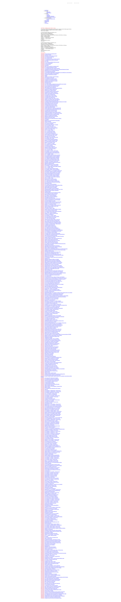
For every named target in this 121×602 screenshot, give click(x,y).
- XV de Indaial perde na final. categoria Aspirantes (50, 68)
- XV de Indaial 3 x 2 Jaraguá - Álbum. (48, 215)
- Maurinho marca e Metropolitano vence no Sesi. (50, 268)
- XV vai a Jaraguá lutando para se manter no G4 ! (50, 283)
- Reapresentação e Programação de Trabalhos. (49, 468)
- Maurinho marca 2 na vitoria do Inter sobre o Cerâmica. (51, 118)
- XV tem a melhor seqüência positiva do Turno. (50, 482)
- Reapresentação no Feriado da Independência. (50, 505)
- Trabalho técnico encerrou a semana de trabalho (50, 114)
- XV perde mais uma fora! (46, 314)
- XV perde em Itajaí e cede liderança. (48, 488)
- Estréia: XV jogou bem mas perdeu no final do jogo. (50, 198)
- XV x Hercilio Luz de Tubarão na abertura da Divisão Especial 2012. (53, 243)
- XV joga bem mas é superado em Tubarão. (49, 127)
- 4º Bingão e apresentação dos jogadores (49, 74)
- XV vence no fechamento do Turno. (48, 148)
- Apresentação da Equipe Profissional (48, 356)
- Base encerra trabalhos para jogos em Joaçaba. (50, 587)
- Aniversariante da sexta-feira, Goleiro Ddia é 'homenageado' (52, 308)
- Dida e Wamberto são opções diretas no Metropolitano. (51, 261)
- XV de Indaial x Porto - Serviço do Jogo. (49, 554)
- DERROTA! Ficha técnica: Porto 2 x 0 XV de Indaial (51, 315)
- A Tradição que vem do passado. (48, 448)
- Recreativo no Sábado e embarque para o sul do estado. (51, 201)
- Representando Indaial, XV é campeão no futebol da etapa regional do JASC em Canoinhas (56, 292)
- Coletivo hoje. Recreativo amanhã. (48, 398)
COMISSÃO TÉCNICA (50, 16)
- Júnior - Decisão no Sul (46, 538)
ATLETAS (48, 15)
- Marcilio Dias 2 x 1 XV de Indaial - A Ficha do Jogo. (51, 489)
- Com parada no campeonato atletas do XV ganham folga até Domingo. (53, 296)
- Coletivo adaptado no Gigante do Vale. (48, 493)
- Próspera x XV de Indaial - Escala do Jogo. (49, 444)
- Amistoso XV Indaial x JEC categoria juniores (50, 98)
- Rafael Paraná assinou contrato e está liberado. (50, 190)
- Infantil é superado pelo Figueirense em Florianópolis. (51, 412)
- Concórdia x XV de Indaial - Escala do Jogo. (49, 161)
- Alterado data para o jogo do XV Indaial (49, 111)
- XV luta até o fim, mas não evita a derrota (49, 285)
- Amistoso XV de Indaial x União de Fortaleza (50, 76)
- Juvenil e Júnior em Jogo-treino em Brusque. (49, 242)
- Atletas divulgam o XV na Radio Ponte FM (49, 332)
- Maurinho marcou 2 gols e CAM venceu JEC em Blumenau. (52, 266)
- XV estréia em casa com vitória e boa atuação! (50, 317)
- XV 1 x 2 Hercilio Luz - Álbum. (48, 143)
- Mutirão (44, 75)
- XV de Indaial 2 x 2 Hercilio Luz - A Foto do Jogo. (50, 433)
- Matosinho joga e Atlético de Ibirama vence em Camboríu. (51, 262)
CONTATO (46, 23)
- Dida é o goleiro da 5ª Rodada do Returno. (49, 247)
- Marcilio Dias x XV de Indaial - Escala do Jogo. (50, 409)
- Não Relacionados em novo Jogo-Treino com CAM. (50, 192)
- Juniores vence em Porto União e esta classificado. (50, 99)
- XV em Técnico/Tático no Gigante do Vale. (49, 537)
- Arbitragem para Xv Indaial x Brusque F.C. (49, 92)
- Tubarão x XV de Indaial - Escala (48, 128)
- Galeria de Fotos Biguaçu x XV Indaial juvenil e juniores (51, 113)
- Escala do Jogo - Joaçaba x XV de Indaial (49, 288)
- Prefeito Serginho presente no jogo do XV (49, 103)
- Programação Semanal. (46, 183)
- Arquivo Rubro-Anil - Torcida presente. (49, 486)
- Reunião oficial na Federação (47, 244)
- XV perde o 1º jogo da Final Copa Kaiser (49, 55)
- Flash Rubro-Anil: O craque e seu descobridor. (50, 264)
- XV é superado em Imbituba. (47, 123)
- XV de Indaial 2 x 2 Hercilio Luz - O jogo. (49, 432)
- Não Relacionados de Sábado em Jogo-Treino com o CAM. (52, 189)
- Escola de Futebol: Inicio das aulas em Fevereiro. (50, 384)
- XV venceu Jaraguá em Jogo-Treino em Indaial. (50, 216)
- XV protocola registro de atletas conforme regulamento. (51, 211)
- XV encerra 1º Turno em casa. (47, 483)
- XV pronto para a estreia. (46, 560)
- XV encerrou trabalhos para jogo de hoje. (49, 435)
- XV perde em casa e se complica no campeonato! (50, 312)
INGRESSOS (47, 21)
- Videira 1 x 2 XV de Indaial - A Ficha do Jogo (50, 534)
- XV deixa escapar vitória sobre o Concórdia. (49, 124)
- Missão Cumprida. (45, 387)
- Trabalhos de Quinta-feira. (47, 510)
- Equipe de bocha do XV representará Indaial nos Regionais (51, 294)
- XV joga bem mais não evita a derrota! (48, 321)
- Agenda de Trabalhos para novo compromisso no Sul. (51, 446)
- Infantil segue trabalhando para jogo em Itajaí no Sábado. (51, 465)
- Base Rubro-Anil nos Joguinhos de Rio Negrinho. (50, 580)
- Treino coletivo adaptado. (46, 564)
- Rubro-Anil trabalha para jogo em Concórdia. (49, 164)
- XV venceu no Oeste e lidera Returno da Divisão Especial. (51, 287)
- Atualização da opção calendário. (48, 544)
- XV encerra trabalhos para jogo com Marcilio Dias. (50, 490)
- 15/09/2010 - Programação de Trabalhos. (49, 495)
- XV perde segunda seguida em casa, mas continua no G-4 (51, 281)
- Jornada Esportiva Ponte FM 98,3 (48, 491)
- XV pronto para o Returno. (47, 145)
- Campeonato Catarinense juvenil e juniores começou (50, 112)
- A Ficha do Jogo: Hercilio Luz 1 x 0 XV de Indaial (50, 199)
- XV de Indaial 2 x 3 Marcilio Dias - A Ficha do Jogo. (51, 390)
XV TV (48, 19)
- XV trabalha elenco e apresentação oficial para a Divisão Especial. (53, 234)
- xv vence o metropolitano (46, 63)
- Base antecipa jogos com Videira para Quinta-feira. (50, 583)
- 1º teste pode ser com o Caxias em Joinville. (49, 585)
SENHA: (76, 2)
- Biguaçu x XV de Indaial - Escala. (48, 142)
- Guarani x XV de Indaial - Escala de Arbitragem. (50, 174)
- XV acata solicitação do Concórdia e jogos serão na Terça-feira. (52, 236)
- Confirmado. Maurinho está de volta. (48, 364)
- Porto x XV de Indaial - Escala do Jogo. (49, 466)
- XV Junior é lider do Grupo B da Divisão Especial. (50, 233)
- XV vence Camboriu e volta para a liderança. (49, 497)
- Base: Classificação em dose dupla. (48, 581)
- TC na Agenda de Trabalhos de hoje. (48, 518)
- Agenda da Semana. (46, 191)
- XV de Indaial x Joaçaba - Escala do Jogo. (49, 319)
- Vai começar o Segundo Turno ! (47, 291)
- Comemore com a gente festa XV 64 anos (49, 79)
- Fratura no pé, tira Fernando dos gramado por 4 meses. (51, 540)
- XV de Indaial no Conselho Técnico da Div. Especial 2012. (52, 257)
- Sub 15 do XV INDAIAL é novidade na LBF (50, 66)
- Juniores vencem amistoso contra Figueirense (49, 93)
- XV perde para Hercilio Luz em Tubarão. (49, 508)
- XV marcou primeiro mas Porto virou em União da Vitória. (51, 185)
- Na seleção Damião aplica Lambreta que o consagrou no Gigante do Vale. (54, 305)
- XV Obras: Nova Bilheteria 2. (47, 214)
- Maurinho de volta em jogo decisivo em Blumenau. (50, 260)
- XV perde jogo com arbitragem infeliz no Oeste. (50, 159)
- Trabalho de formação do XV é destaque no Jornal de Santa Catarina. (53, 249)
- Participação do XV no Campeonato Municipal (50, 70)
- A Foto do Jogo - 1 (45, 470)
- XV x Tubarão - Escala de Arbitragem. (48, 212)
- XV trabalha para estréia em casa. (48, 197)
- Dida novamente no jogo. (46, 269)
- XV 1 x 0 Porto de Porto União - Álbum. (49, 135)
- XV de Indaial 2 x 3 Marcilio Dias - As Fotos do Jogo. (51, 391)
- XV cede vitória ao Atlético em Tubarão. (49, 449)
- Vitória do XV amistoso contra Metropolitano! (50, 346)
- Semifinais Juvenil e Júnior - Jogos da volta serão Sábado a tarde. (52, 558)
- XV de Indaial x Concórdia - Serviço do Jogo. (50, 472)
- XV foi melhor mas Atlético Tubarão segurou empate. (51, 414)
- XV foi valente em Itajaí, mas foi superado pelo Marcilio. (51, 406)
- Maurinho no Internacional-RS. (47, 163)
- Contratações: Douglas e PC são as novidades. (50, 513)
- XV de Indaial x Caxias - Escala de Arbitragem (50, 151)
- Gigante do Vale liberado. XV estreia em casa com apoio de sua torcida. (53, 553)
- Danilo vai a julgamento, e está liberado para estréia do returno (52, 293)
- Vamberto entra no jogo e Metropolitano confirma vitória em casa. (52, 267)
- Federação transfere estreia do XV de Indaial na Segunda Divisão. (53, 566)
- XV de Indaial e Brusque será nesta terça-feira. (50, 91)
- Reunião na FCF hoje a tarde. (47, 256)
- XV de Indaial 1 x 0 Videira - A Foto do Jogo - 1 (50, 458)
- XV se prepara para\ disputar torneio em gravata (50, 62)
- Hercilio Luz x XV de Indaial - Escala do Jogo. (50, 509)
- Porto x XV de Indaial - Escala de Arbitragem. (50, 188)
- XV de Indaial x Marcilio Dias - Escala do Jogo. (50, 392)
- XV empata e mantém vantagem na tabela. (49, 436)
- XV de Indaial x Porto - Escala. (47, 138)
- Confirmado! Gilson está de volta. (48, 224)
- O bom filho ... (45, 119)
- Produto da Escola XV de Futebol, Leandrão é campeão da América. (53, 528)
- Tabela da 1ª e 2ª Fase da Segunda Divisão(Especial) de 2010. (52, 592)
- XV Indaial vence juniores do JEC (48, 97)
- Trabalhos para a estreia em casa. (48, 555)
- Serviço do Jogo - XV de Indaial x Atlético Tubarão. (50, 413)
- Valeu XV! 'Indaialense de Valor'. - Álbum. (49, 420)
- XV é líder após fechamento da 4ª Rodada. (49, 519)
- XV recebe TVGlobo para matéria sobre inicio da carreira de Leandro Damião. (54, 295)
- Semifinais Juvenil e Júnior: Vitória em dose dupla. (50, 562)
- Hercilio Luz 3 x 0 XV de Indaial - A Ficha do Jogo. (50, 507)
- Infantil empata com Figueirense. (48, 424)
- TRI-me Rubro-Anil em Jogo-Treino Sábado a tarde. (50, 221)
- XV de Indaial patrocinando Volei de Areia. (49, 366)
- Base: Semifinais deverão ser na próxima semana (50, 569)
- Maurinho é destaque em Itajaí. (47, 250)
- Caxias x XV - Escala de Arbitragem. (48, 122)
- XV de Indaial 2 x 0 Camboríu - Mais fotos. (49, 496)
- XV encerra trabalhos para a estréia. (48, 200)
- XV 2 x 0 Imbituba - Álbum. (47, 153)
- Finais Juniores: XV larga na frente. (48, 543)
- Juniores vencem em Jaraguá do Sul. (48, 237)
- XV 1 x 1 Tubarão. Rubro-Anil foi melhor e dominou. (51, 166)
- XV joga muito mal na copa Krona (48, 71)
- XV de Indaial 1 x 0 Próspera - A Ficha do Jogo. (50, 515)
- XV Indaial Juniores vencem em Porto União (49, 100)
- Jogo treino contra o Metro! (47, 345)
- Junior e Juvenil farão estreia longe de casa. (49, 241)
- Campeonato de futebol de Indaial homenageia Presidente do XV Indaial (53, 101)
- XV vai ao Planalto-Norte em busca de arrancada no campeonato (52, 316)
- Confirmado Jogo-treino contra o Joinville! (49, 342)
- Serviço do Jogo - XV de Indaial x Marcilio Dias (50, 421)
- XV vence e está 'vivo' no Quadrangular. (49, 394)
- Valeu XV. (44, 389)
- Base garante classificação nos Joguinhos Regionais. (50, 579)
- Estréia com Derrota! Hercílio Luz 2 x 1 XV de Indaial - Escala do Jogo (53, 322)
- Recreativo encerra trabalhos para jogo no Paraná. (50, 467)
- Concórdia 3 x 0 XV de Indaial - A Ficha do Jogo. (50, 399)
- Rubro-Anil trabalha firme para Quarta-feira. (49, 286)
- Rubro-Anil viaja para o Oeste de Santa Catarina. (50, 160)
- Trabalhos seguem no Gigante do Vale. (48, 485)
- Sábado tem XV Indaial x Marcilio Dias (49, 89)
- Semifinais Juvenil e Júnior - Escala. (48, 561)
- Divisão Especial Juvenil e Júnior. (48, 117)
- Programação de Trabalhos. (47, 487)
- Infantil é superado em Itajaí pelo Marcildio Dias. (50, 455)
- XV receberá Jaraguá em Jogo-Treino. (48, 217)
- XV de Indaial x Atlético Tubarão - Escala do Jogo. (50, 415)
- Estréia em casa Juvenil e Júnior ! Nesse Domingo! (50, 360)
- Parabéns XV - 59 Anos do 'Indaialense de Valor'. (50, 289)
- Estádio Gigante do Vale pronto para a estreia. (49, 563)
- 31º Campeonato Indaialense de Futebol (49, 67)
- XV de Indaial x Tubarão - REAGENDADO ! (50, 309)
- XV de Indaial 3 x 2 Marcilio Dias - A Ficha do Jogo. (51, 419)
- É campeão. (44, 536)
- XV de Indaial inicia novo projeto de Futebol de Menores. (51, 88)
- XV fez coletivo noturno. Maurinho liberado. (49, 168)
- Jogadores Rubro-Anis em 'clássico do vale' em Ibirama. (51, 263)
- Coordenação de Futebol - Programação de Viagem (50, 539)
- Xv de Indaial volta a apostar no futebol (49, 78)
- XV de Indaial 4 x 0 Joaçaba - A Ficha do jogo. (50, 479)
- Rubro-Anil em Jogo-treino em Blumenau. (49, 196)
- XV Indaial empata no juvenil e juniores (49, 104)
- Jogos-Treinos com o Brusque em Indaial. (49, 235)
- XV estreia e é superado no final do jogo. (49, 559)
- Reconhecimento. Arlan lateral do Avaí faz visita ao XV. (51, 329)
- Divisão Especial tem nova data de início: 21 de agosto (51, 330)
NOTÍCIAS (46, 10)
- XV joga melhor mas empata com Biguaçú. (49, 193)
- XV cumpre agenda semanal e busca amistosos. (50, 578)
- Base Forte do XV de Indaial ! (47, 353)
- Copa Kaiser (45, 65)
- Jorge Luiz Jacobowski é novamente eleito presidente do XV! (52, 270)
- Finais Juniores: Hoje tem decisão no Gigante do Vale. (51, 542)
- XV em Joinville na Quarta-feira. (48, 584)
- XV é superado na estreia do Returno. (48, 144)
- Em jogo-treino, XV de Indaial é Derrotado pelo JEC (51, 340)
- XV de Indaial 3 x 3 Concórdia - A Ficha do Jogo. (50, 471)
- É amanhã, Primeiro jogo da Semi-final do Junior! (50, 339)
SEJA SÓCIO (47, 20)
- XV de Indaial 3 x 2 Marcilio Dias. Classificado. (50, 422)
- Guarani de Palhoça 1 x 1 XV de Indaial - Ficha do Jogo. (51, 170)
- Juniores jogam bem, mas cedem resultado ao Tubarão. (51, 209)
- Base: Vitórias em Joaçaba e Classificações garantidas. (51, 586)
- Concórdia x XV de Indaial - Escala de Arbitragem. (50, 565)
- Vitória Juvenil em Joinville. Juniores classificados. (50, 219)
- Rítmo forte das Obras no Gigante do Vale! (49, 370)
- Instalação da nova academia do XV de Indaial (50, 358)
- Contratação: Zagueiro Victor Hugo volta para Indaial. (51, 530)
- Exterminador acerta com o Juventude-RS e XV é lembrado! (52, 271)
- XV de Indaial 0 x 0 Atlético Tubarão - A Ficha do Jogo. (51, 411)
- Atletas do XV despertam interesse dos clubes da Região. (51, 273)
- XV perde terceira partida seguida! (48, 310)
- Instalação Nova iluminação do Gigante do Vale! (50, 336)
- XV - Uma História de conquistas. (48, 447)
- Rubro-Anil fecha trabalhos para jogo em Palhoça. (50, 173)
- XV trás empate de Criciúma (47, 438)
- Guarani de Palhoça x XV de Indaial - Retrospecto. (50, 176)
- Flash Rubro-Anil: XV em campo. (48, 136)
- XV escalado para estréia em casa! (48, 318)
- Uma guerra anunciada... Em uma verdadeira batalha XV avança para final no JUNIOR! (56, 334)
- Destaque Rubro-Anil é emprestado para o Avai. (50, 521)
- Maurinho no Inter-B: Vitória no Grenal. (49, 147)
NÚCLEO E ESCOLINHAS (51, 17)
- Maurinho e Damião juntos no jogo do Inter (49, 116)
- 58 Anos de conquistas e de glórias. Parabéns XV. (50, 445)
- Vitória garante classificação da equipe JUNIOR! (50, 343)
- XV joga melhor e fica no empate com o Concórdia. (50, 469)
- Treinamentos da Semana (46, 337)
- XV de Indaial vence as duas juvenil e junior (49, 102)
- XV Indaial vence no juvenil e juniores (48, 95)
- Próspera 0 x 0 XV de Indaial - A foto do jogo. (50, 440)
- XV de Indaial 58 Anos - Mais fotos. (48, 441)
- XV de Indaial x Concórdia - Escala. (48, 126)
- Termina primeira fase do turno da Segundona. (50, 297)
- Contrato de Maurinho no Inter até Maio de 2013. (50, 152)
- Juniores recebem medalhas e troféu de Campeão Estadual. (51, 516)
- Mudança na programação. (47, 529)
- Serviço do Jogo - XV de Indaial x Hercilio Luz (50, 434)
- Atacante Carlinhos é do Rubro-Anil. (48, 225)
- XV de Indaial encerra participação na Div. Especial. (50, 388)
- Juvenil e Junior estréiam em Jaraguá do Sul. (49, 363)
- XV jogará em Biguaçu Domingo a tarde (49, 141)
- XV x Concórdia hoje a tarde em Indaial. (49, 232)
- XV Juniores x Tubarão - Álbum (48, 208)
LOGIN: (69, 2)
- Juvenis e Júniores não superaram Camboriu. (49, 359)
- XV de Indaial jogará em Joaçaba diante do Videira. (50, 541)
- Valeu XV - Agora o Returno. (47, 480)
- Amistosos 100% (45, 371)
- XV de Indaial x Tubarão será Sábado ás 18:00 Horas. (51, 171)
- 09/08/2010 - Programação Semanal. (48, 546)
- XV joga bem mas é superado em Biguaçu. (49, 139)
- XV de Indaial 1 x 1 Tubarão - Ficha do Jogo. (49, 165)
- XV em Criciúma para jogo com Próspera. (49, 442)
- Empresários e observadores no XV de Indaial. (50, 367)
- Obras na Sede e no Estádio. (47, 590)
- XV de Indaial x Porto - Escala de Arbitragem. (50, 552)
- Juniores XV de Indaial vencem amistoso (49, 115)
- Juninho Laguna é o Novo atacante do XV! (49, 344)
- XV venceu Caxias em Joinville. (47, 582)
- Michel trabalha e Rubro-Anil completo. (49, 187)
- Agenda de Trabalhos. (46, 463)
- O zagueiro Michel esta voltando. (48, 383)
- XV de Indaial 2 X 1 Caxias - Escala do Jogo (49, 298)
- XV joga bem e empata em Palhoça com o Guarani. (50, 172)
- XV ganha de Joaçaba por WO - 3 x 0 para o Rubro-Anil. (51, 417)
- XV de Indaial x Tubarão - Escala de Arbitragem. (50, 169)
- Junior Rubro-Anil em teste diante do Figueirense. (50, 245)
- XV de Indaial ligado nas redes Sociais (48, 369)
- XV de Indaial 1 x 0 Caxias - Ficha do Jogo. (49, 150)
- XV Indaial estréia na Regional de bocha (49, 110)
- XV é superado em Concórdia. (47, 400)
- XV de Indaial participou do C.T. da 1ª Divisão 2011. (51, 407)
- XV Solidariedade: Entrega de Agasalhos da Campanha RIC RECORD (53, 593)
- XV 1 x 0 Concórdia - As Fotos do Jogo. (49, 393)
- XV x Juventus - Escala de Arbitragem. (49, 184)
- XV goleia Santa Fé (46, 64)
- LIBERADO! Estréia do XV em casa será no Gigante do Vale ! (52, 320)
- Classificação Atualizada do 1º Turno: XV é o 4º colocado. (51, 484)
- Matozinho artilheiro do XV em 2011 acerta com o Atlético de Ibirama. (53, 272)
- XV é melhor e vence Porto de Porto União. (49, 137)
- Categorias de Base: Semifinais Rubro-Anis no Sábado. (51, 567)
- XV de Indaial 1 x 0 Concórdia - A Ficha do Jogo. (50, 395)
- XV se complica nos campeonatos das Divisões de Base (51, 357)
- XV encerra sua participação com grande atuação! (50, 274)
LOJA (46, 22)
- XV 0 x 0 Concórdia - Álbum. (47, 125)
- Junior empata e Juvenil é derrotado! (48, 361)
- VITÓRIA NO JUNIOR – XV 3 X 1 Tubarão (50, 338)
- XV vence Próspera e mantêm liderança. (49, 514)
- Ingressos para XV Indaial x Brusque (48, 90)
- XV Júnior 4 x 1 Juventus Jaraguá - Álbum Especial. (51, 223)
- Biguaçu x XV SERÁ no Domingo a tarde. (49, 140)
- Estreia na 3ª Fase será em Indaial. (48, 416)
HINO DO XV (49, 12)
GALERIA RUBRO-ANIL (51, 18)
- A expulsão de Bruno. (46, 506)
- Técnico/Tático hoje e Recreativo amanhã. (49, 186)
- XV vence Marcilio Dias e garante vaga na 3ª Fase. (50, 418)
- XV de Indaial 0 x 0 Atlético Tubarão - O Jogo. (50, 410)
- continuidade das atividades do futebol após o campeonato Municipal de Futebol (55, 69)
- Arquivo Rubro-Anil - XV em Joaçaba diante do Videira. (51, 462)
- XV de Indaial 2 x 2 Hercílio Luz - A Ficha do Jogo (50, 431)
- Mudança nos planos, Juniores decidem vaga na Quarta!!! (51, 335)
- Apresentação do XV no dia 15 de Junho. (49, 365)
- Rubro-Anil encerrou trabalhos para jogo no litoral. (50, 408)
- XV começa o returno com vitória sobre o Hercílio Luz (51, 290)
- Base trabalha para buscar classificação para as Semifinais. (51, 594)
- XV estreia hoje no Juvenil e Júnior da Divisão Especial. (51, 362)
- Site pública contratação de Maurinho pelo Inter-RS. (50, 162)
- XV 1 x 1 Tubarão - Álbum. (47, 167)
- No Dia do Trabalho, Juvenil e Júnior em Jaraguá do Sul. (51, 238)
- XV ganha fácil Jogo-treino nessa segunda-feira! (50, 307)
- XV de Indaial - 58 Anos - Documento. (49, 443)
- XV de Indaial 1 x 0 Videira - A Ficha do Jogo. (50, 457)
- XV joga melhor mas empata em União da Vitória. (50, 464)
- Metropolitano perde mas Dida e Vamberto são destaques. (51, 246)
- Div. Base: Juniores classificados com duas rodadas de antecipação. (53, 591)
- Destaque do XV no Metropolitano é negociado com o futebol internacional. (54, 248)
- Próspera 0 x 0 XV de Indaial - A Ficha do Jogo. (50, 439)
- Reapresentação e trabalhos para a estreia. (49, 570)
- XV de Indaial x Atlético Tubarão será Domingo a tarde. (51, 531)
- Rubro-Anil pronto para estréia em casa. (49, 194)
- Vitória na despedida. (46, 121)
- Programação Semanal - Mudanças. (48, 568)
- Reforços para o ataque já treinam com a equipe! (50, 333)
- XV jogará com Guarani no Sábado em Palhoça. (50, 175)
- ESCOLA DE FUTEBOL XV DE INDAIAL (50, 73)
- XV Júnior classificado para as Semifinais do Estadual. (51, 222)
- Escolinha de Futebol (46, 54)
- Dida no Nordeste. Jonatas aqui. (47, 385)
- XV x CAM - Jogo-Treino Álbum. (48, 218)
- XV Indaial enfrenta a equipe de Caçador (49, 96)
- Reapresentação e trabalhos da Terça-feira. (49, 533)
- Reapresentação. (45, 545)
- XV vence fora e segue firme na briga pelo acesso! (50, 282)
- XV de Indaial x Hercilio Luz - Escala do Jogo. (50, 437)
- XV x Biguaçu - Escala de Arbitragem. (48, 195)
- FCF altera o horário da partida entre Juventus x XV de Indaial (52, 284)
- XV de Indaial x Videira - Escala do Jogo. (49, 459)
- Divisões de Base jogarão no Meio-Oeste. (49, 588)
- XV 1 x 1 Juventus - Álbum (47, 177)
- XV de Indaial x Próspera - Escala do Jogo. (49, 517)
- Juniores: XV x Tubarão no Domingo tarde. (49, 213)
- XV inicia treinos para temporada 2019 (48, 53)
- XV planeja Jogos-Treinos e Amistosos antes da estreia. (51, 589)
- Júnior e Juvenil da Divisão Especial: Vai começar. (50, 240)
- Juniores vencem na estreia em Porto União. (49, 239)
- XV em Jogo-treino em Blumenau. (48, 146)
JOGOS (48, 14)
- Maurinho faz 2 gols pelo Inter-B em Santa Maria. (50, 120)
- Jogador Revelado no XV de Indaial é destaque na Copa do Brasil (52, 368)
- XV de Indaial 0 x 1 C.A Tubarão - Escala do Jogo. (50, 306)
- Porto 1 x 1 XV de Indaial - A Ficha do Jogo (49, 460)
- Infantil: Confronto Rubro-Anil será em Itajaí (49, 461)
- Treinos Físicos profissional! (47, 354)
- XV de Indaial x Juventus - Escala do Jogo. (49, 313)
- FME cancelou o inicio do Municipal (48, 87)
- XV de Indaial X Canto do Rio (47, 77)
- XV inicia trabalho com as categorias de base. (49, 86)
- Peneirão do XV (45, 258)
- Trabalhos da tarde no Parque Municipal (49, 511)
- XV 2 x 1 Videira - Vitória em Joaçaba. (49, 535)
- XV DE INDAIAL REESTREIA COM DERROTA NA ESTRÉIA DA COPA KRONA (56, 72)
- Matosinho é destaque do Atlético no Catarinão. (50, 259)
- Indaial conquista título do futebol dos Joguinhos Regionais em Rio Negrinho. (54, 577)
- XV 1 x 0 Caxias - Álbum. (47, 149)
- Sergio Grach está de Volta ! (47, 355)
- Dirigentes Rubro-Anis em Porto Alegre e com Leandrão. (51, 265)
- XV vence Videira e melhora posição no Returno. (50, 456)
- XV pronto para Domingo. (47, 397)
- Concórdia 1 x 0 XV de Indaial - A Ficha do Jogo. (50, 556)
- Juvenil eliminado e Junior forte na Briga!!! (49, 347)
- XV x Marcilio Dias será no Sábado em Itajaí (49, 494)
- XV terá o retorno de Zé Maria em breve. (49, 210)
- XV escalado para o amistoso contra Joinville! (49, 341)
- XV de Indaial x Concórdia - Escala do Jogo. (49, 396)
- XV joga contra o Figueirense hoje (48, 94)
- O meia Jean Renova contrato (47, 382)
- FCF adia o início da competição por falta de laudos (50, 331)
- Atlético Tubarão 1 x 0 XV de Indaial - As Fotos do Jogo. (51, 386)
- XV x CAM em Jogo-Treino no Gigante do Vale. (50, 220)
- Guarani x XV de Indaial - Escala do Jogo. (49, 311)
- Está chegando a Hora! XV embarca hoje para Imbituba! (51, 323)
